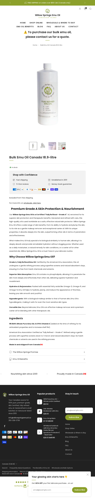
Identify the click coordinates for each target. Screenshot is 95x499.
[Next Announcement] (84, 2)
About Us (60, 26)
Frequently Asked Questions (20, 468)
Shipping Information (10, 472)
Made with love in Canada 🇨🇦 (12, 474)
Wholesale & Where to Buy (60, 23)
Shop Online (36, 23)
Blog (40, 26)
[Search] (90, 9)
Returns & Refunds (26, 472)
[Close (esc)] (88, 474)
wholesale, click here (32, 203)
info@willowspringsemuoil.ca (20, 418)
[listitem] (47, 3)
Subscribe (79, 490)
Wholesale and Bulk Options (62, 468)
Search (5, 468)
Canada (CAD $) (8, 464)
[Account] (80, 9)
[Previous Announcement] (10, 2)
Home (23, 23)
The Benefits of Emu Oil (41, 468)
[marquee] (47, 374)
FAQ (49, 26)
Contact (73, 26)
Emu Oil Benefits (25, 26)
